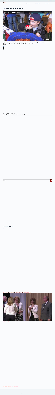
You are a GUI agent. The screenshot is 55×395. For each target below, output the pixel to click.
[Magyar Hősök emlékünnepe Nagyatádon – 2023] (27, 354)
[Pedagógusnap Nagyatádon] (27, 307)
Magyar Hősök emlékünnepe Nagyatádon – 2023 (10, 386)
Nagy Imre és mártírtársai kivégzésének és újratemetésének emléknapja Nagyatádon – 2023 (17, 292)
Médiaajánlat (21, 391)
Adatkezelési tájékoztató (36, 391)
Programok (38, 3)
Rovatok (28, 3)
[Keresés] (51, 180)
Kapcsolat (47, 3)
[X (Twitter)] (27, 48)
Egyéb (12, 10)
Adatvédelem (30, 391)
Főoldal (19, 3)
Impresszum (17, 391)
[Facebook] (27, 46)
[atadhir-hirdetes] (27, 202)
